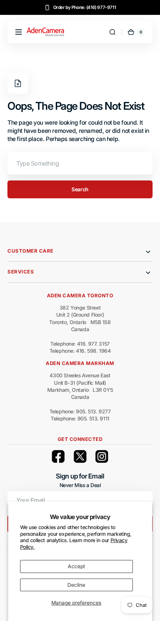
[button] (18, 32)
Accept (76, 566)
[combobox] (80, 163)
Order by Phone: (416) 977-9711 (84, 7)
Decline (76, 585)
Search (79, 189)
